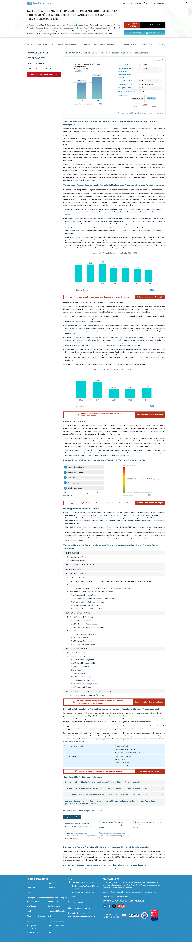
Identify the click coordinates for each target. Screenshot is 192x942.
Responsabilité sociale (56, 911)
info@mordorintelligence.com (83, 908)
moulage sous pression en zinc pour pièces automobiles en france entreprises (93, 869)
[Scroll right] (163, 44)
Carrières (30, 921)
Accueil (29, 883)
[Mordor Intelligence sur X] (114, 906)
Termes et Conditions (56, 921)
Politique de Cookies (55, 926)
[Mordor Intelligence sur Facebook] (109, 906)
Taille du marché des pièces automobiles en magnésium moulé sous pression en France (147, 825)
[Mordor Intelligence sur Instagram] (123, 906)
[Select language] (145, 3)
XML (28, 893)
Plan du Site (52, 888)
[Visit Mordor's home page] (40, 3)
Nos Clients (31, 906)
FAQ (49, 916)
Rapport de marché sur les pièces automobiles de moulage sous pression (79, 824)
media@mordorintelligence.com (84, 916)
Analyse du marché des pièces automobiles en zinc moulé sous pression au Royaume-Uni (80, 835)
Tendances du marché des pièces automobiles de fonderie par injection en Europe (113, 825)
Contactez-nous (33, 888)
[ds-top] (144, 32)
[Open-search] (187, 3)
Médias (29, 911)
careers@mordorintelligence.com (115, 896)
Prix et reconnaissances (36, 916)
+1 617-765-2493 (157, 3)
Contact (137, 3)
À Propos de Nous (33, 901)
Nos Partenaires (53, 906)
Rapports (127, 3)
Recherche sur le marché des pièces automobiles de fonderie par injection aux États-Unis (114, 835)
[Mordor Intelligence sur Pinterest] (119, 906)
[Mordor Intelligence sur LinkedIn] (105, 906)
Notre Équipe (52, 901)
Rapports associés (72, 817)
